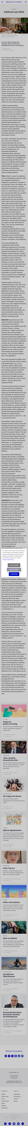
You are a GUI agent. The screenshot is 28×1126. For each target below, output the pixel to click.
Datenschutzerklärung (8, 560)
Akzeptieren (14, 574)
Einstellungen (14, 569)
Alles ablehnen (14, 565)
